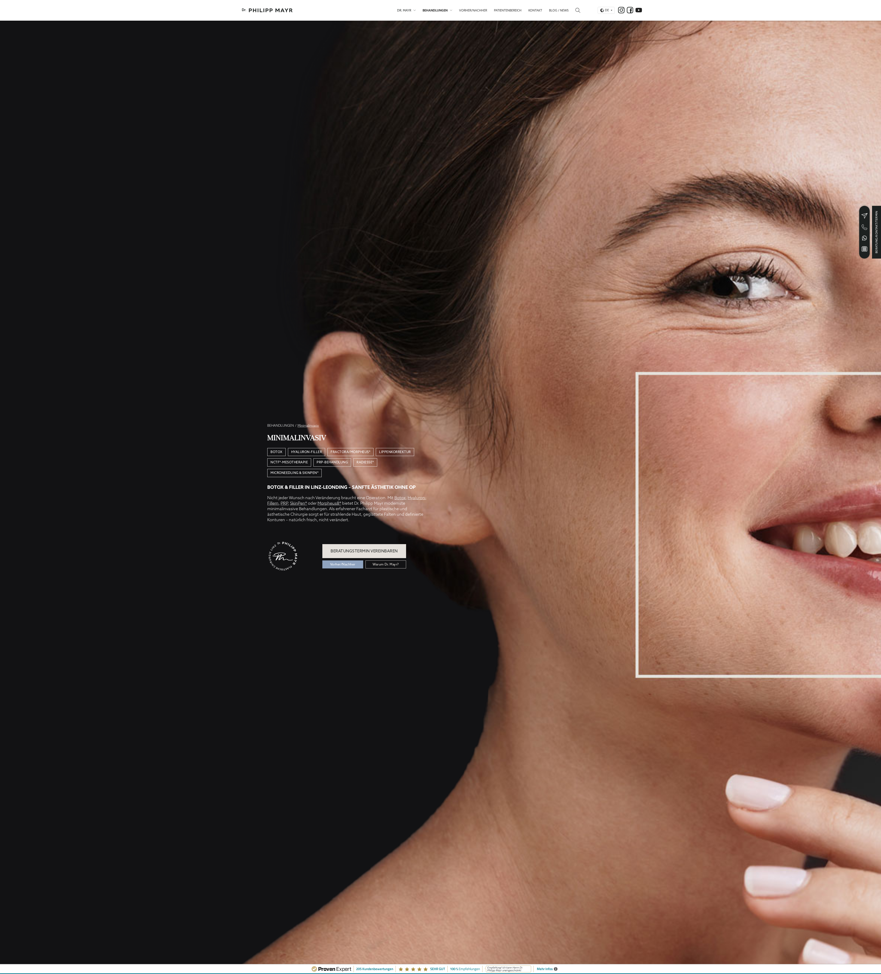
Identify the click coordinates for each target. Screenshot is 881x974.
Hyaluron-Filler (306, 452)
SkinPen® (298, 503)
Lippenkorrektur (395, 452)
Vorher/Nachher (473, 10)
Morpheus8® (329, 503)
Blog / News (559, 10)
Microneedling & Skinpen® (294, 473)
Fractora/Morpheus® (350, 452)
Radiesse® (365, 462)
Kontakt (535, 10)
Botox (276, 452)
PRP (284, 503)
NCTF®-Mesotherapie (289, 462)
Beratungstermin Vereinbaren (364, 550)
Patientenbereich (507, 10)
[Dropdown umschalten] (414, 10)
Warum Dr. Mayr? (386, 564)
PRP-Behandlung (332, 462)
